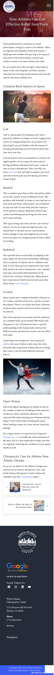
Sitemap (10, 625)
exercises (12, 172)
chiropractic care (11, 437)
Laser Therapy (21, 283)
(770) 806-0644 (14, 620)
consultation (27, 476)
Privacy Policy (35, 670)
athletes (6, 344)
